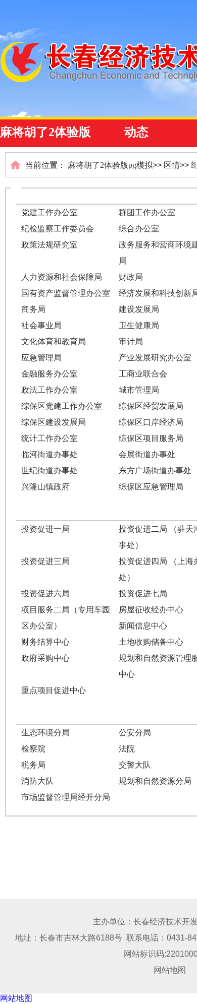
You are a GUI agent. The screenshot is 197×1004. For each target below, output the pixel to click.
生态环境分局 (45, 732)
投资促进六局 (45, 593)
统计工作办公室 (49, 438)
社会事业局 (41, 325)
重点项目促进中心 (53, 690)
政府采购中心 (45, 658)
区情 (172, 165)
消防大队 (37, 781)
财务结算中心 (45, 642)
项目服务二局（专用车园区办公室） (65, 617)
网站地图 (170, 970)
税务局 (33, 765)
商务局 (33, 309)
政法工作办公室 (49, 390)
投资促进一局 (45, 529)
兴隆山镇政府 (45, 486)
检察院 (33, 748)
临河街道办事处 (49, 454)
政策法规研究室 (49, 244)
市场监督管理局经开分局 (65, 797)
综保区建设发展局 (53, 422)
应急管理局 (41, 357)
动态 (136, 132)
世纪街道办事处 (49, 470)
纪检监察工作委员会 (57, 228)
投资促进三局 (45, 561)
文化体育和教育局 (53, 341)
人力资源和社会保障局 (61, 277)
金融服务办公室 (49, 373)
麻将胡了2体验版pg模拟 (110, 165)
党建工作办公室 (49, 212)
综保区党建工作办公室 (61, 406)
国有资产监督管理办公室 (65, 293)
